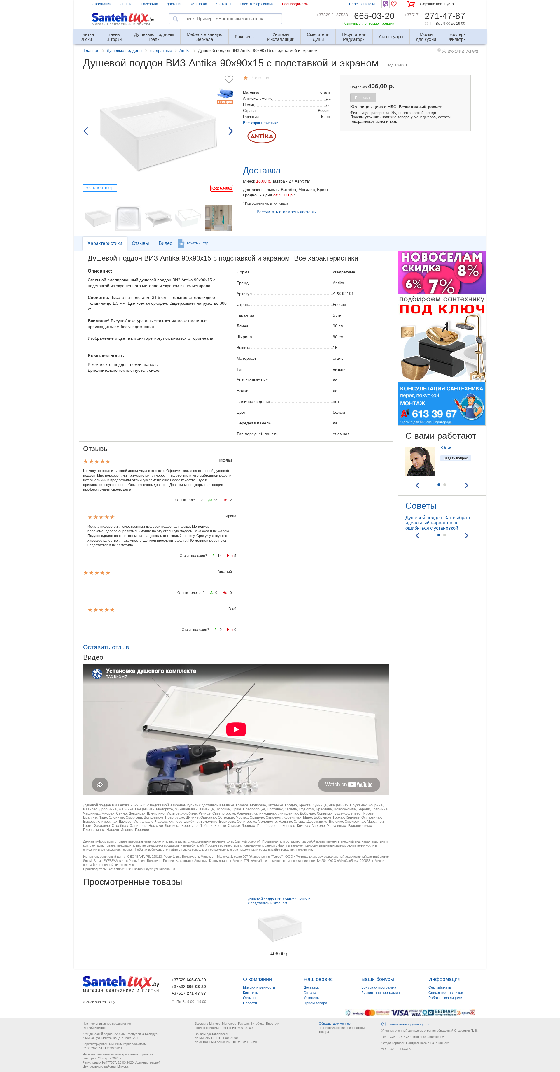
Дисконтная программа (380, 993)
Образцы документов (335, 1023)
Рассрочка (149, 4)
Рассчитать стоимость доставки (287, 211)
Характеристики (105, 243)
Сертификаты (440, 987)
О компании (101, 4)
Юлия (446, 447)
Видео (165, 243)
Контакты (223, 4)
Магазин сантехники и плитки (121, 24)
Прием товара (315, 1003)
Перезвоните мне (364, 4)
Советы (421, 505)
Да (210, 500)
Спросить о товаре (460, 50)
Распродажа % (295, 4)
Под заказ (363, 98)
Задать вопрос (456, 458)
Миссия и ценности (259, 987)
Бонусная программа (378, 987)
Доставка (174, 4)
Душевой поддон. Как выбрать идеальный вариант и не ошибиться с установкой (438, 523)
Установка (198, 4)
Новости (250, 1003)
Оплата (126, 4)
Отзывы (140, 243)
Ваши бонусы (377, 979)
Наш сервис (318, 979)
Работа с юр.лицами (257, 4)
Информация (444, 979)
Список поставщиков (445, 993)
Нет (226, 500)
